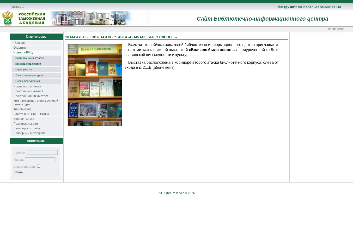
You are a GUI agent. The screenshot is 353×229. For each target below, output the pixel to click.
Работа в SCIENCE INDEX (31, 114)
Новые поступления (27, 81)
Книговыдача (22, 109)
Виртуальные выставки (29, 58)
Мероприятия (23, 69)
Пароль (19, 159)
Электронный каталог (28, 91)
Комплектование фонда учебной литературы (35, 102)
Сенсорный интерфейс (29, 133)
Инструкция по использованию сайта (309, 7)
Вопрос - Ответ (23, 118)
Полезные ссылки (25, 123)
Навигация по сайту (27, 128)
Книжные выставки (28, 63)
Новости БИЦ (23, 52)
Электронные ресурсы (29, 75)
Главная (19, 43)
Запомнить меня (25, 166)
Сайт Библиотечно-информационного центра (262, 19)
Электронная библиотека (30, 96)
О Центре (20, 47)
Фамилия (20, 152)
